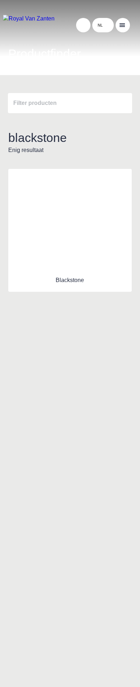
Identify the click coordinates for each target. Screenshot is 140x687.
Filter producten (35, 103)
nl (100, 25)
